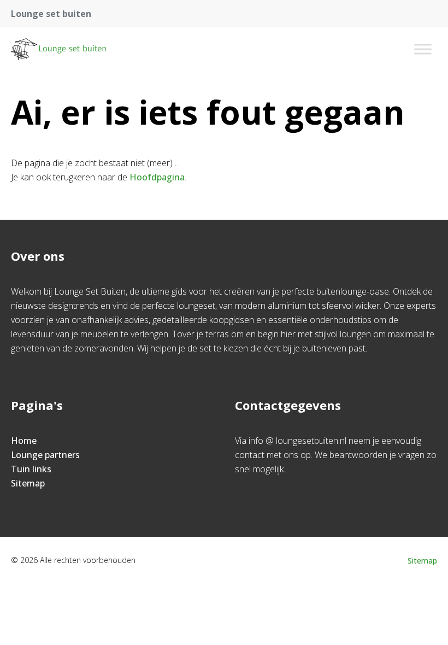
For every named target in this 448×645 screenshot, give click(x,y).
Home (24, 441)
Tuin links (31, 469)
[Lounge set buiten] (58, 49)
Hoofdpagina (157, 177)
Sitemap (28, 483)
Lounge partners (45, 455)
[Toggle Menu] (423, 49)
